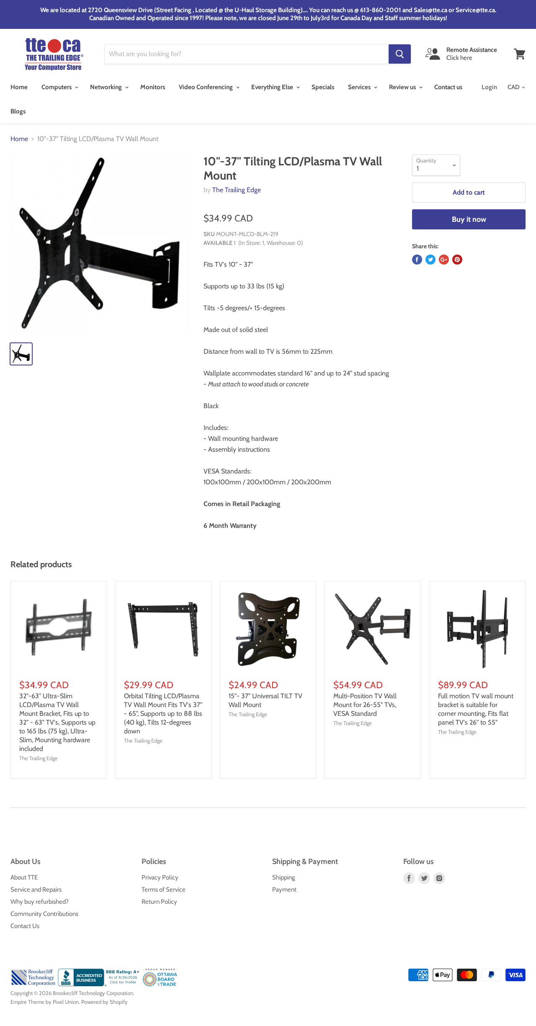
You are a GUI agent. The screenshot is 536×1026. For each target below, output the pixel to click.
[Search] (400, 54)
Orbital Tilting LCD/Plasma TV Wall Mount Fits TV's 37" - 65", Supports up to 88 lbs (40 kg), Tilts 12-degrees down (163, 713)
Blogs (18, 111)
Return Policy (159, 901)
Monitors (152, 87)
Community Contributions (44, 914)
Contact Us (24, 926)
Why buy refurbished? (39, 901)
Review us (403, 87)
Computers (57, 87)
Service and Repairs (36, 889)
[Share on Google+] (444, 260)
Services (360, 87)
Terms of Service (164, 889)
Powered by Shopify (104, 1001)
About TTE (24, 877)
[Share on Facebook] (417, 260)
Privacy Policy (160, 877)
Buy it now (469, 219)
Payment (284, 889)
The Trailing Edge (236, 190)
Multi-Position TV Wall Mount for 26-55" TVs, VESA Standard (365, 704)
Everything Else (272, 87)
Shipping (283, 877)
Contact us (448, 87)
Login (489, 87)
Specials (323, 87)
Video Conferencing (206, 87)
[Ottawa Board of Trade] (160, 984)
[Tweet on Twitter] (430, 260)
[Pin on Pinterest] (457, 260)
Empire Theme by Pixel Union (44, 1001)
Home (19, 87)
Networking (106, 87)
